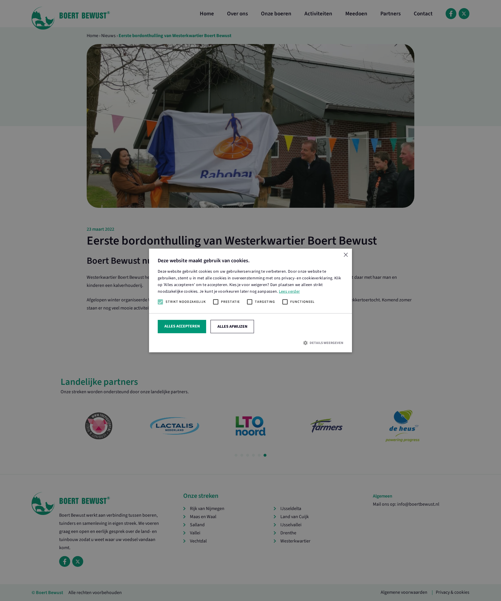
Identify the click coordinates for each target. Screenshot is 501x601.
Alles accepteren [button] (182, 326)
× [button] (345, 255)
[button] (250, 343)
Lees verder (289, 292)
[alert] (250, 300)
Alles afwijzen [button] (232, 326)
